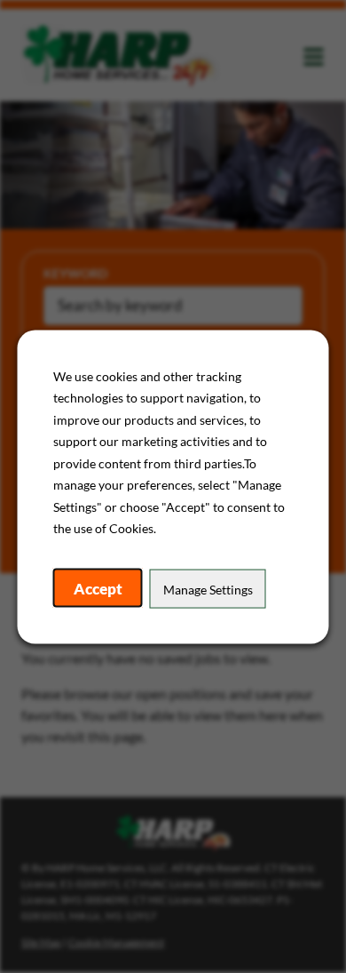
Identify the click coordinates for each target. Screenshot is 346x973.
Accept (98, 587)
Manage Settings (208, 588)
